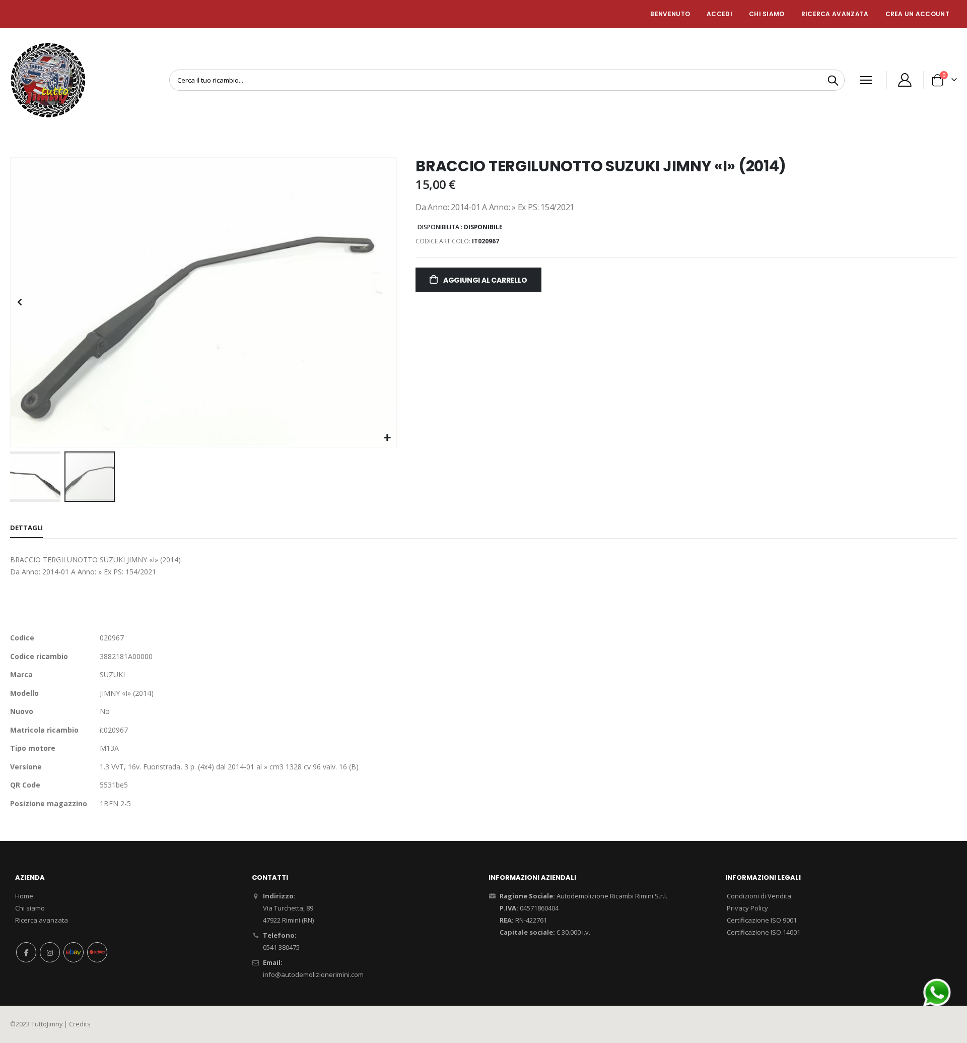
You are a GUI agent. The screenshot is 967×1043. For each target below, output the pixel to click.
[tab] (26, 528)
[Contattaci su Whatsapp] (937, 992)
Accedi (719, 14)
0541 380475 (281, 947)
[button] (387, 438)
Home (24, 895)
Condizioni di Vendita (759, 895)
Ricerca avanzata (835, 14)
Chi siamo (30, 907)
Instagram (50, 952)
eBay (73, 952)
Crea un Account (917, 14)
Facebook (26, 952)
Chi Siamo (767, 14)
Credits (80, 1024)
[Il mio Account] (905, 80)
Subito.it (97, 952)
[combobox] (507, 80)
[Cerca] (833, 80)
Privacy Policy (747, 907)
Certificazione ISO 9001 (762, 920)
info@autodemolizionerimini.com (313, 974)
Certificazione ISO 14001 (763, 932)
